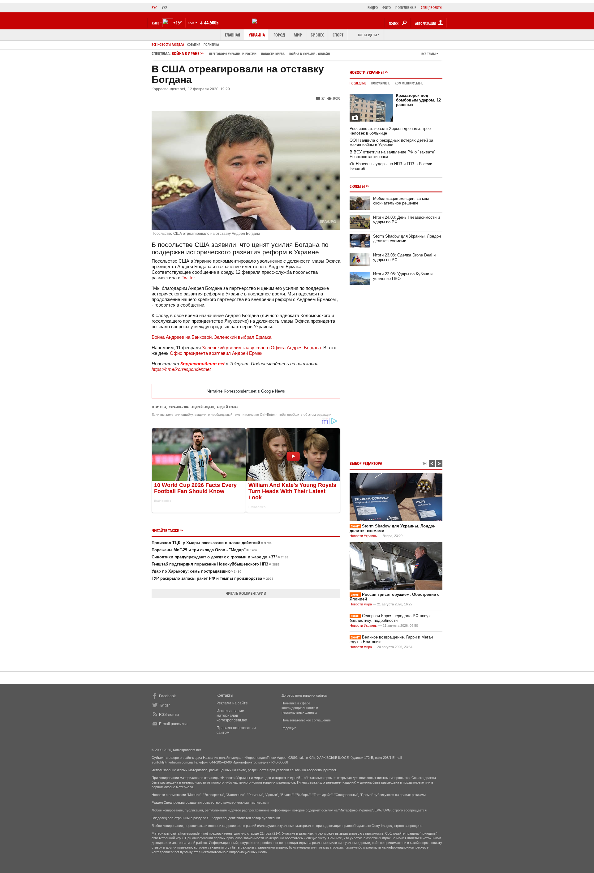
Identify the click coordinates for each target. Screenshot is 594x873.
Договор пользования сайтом (305, 695)
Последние (358, 83)
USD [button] (191, 22)
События (193, 44)
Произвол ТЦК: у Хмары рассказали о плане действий (212, 542)
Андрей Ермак (228, 407)
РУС (154, 7)
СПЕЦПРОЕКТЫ (431, 7)
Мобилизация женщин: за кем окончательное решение (401, 200)
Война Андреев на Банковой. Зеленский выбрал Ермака (211, 337)
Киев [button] (155, 23)
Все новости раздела (168, 44)
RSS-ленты (169, 714)
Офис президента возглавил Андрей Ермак (216, 353)
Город (279, 35)
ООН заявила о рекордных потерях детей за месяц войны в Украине (391, 142)
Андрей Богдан (203, 407)
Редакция (289, 728)
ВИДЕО (373, 7)
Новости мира (361, 604)
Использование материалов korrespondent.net (232, 715)
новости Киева (273, 53)
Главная (232, 35)
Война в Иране (251, 53)
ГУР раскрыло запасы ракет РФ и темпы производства (212, 578)
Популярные (380, 83)
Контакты (225, 695)
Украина (257, 35)
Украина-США (179, 407)
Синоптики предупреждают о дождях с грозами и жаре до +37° (220, 557)
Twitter (188, 277)
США (163, 407)
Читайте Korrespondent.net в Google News (246, 391)
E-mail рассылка (173, 724)
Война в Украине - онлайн (309, 53)
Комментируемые (409, 83)
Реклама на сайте (232, 703)
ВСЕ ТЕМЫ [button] (428, 53)
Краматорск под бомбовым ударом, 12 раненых (418, 100)
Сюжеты (357, 186)
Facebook (167, 696)
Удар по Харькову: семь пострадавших (196, 571)
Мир (298, 35)
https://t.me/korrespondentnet (181, 369)
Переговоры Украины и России (232, 53)
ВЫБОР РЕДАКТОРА (366, 463)
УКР (164, 7)
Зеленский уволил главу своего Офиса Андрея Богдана (261, 347)
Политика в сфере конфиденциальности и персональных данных (300, 707)
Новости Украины (367, 72)
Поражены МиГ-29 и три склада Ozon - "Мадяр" (204, 550)
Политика (211, 44)
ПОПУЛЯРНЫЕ (405, 7)
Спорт (338, 35)
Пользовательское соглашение (306, 720)
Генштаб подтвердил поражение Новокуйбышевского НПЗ (216, 564)
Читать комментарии (246, 593)
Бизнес (317, 35)
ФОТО (386, 7)
